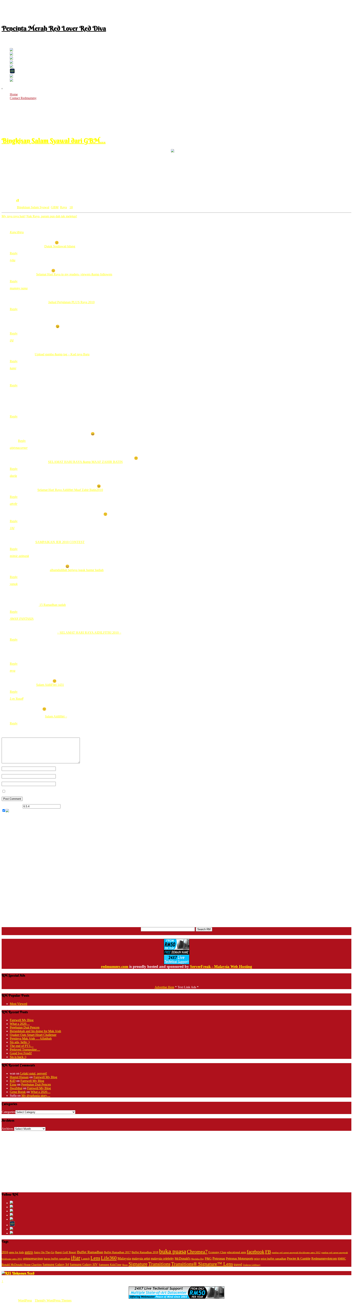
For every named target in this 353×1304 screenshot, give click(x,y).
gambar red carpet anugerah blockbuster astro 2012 (296, 1252)
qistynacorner (19, 447)
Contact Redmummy (23, 98)
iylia (12, 260)
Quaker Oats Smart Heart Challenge (33, 1035)
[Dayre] (11, 80)
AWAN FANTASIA (22, 618)
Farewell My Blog (22, 1020)
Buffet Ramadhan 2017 (117, 1252)
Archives (7, 1128)
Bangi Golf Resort (65, 1252)
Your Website (64, 783)
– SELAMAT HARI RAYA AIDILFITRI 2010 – (89, 632)
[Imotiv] (11, 76)
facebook (255, 1251)
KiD (13, 1081)
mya (12, 670)
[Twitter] (11, 50)
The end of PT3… (22, 1046)
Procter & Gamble (299, 1258)
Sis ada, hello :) (20, 1042)
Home (14, 94)
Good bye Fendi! (21, 1053)
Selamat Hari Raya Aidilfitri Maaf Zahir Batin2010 (70, 490)
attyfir (13, 503)
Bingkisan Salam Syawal (33, 207)
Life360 (109, 1258)
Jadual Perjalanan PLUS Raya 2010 (71, 302)
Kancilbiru (17, 232)
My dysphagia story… (35, 1095)
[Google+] (11, 58)
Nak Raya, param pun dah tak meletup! (51, 216)
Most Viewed (18, 1003)
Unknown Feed (23, 1273)
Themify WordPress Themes (53, 1300)
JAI (12, 528)
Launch (85, 1258)
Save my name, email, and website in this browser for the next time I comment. (57, 791)
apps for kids (16, 1252)
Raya (63, 207)
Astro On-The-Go (44, 1252)
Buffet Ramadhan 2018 (145, 1252)
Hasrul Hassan (19, 1077)
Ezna (13, 1084)
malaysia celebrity (162, 1258)
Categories (8, 1112)
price (257, 1258)
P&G (208, 1258)
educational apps (236, 1252)
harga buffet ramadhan (57, 1258)
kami (13, 368)
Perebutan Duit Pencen (24, 1027)
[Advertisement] (176, 11)
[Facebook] (11, 54)
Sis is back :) (18, 1057)
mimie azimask (19, 556)
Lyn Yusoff (16, 698)
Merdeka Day (197, 1259)
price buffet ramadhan (273, 1258)
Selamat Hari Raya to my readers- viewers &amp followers (74, 274)
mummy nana (19, 288)
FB (268, 1251)
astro (29, 1252)
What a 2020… (20, 1023)
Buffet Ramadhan (90, 1252)
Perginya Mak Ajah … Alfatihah (31, 1038)
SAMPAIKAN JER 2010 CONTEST (60, 542)
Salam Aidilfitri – (56, 716)
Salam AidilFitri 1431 (50, 684)
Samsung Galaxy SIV (84, 1264)
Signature (137, 1264)
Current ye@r (12, 806)
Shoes (125, 1265)
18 (17, 200)
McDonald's (182, 1258)
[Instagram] (11, 66)
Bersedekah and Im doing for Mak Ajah (35, 1031)
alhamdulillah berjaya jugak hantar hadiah (77, 570)
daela (13, 475)
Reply (14, 253)
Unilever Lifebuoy (251, 1265)
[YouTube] (11, 62)
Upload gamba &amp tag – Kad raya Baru (62, 354)
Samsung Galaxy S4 (55, 1264)
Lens (95, 1258)
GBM (54, 207)
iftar (75, 1258)
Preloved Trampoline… (25, 1049)
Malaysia (124, 1258)
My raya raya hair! (14, 216)
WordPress (25, 1300)
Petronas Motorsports (239, 1258)
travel (238, 1264)
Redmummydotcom (324, 1258)
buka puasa (172, 1251)
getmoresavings (33, 1258)
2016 (5, 1252)
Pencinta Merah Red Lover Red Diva (54, 28)
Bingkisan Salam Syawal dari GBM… (54, 141)
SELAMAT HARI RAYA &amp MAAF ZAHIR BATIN (85, 462)
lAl (11, 340)
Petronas (218, 1258)
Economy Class (217, 1252)
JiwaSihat (16, 1088)
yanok (14, 584)
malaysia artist (141, 1258)
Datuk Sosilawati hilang (59, 246)
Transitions (159, 1264)
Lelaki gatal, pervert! (33, 1073)
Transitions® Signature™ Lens (202, 1264)
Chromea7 (197, 1251)
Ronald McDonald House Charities (22, 1264)
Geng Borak (18, 1092)
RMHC (342, 1258)
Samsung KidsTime (110, 1264)
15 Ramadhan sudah (52, 605)
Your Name (63, 768)
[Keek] (12, 72)
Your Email (63, 776)
